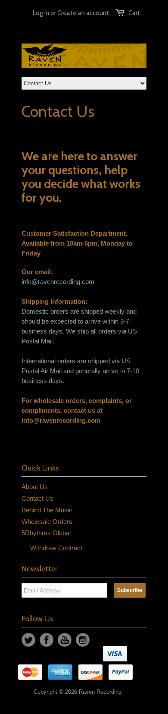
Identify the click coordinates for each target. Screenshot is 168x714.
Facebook (46, 640)
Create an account (83, 13)
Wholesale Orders (47, 521)
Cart (134, 13)
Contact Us (37, 498)
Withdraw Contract (56, 548)
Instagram (83, 640)
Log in (41, 13)
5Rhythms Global (46, 532)
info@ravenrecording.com (61, 420)
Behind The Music (47, 510)
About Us (35, 486)
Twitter (28, 640)
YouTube (65, 640)
